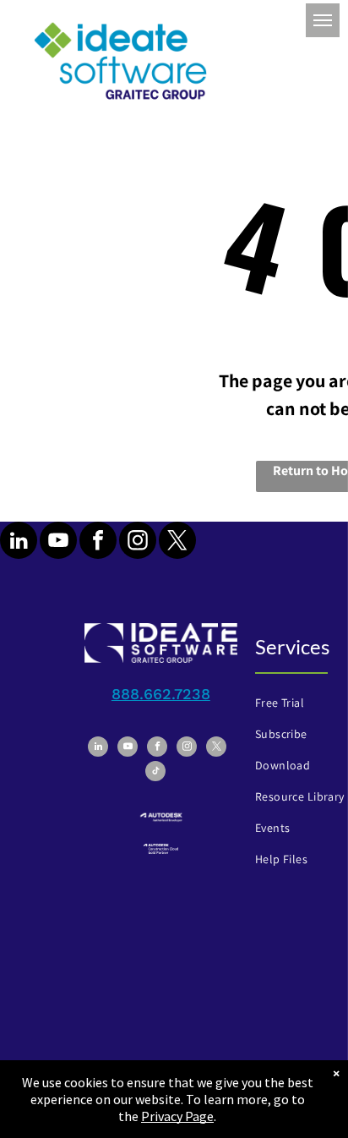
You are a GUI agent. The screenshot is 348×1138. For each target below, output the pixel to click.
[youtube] (58, 542)
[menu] (323, 20)
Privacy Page (177, 1116)
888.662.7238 (160, 694)
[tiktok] (155, 773)
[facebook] (98, 542)
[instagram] (137, 542)
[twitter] (177, 542)
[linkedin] (18, 542)
